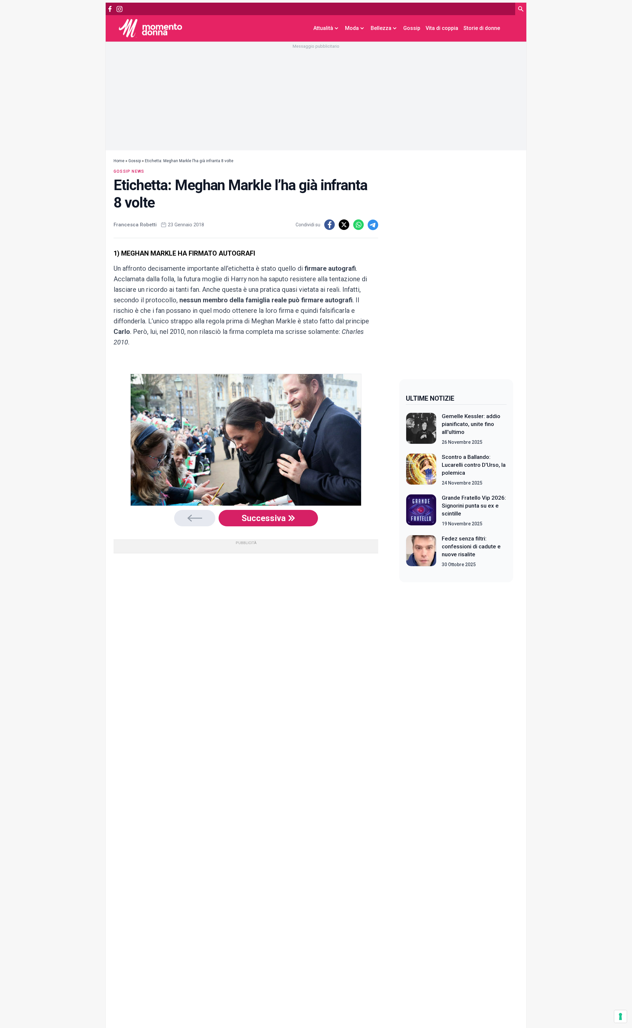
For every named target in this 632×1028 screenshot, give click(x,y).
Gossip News (129, 171)
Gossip (411, 28)
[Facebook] (110, 9)
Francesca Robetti (135, 225)
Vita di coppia (442, 28)
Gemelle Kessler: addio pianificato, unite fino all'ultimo (471, 424)
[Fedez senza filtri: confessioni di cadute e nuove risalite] (421, 551)
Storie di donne (481, 28)
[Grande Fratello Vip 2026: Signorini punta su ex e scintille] (421, 510)
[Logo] (150, 28)
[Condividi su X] (344, 224)
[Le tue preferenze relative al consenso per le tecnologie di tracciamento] (620, 1016)
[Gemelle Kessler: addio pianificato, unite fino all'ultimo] (421, 429)
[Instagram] (119, 9)
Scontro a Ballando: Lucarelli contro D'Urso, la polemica (474, 465)
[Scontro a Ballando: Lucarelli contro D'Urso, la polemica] (421, 469)
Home (119, 161)
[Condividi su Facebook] (329, 224)
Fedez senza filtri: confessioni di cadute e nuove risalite (471, 546)
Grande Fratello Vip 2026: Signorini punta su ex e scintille (474, 505)
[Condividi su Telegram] (373, 224)
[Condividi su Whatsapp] (358, 224)
